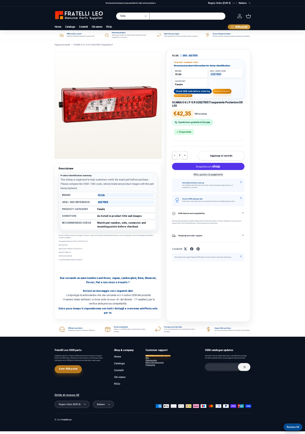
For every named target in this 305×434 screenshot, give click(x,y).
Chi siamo (97, 26)
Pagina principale (62, 44)
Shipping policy (151, 360)
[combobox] (170, 16)
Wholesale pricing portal (222, 91)
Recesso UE (293, 427)
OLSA (175, 55)
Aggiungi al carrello (221, 155)
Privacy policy (150, 365)
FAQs (109, 26)
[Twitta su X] (185, 249)
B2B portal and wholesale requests (158, 356)
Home (58, 26)
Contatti (83, 26)
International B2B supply (183, 95)
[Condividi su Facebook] (192, 249)
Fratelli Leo (66, 420)
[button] (248, 16)
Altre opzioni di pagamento (208, 174)
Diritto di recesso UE (67, 395)
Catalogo (70, 26)
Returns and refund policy (155, 362)
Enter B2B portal (68, 368)
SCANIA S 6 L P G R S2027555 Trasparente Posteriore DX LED (94, 44)
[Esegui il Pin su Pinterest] (198, 249)
